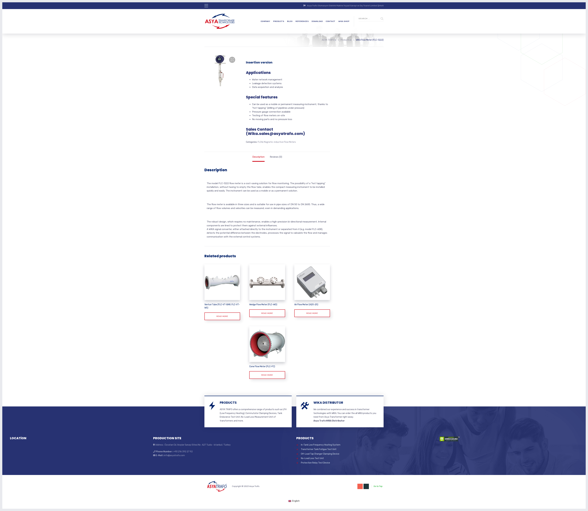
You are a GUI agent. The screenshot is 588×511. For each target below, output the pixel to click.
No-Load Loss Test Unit (312, 458)
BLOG (289, 21)
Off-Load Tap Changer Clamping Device (320, 454)
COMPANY (265, 21)
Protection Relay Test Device (315, 462)
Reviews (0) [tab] (276, 156)
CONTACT (330, 21)
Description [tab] (258, 156)
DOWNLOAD (317, 21)
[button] (232, 60)
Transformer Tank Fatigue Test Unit (318, 449)
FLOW (260, 142)
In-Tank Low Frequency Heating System (320, 445)
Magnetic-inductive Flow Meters (280, 142)
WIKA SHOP (343, 21)
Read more (222, 316)
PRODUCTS (278, 21)
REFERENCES (302, 21)
